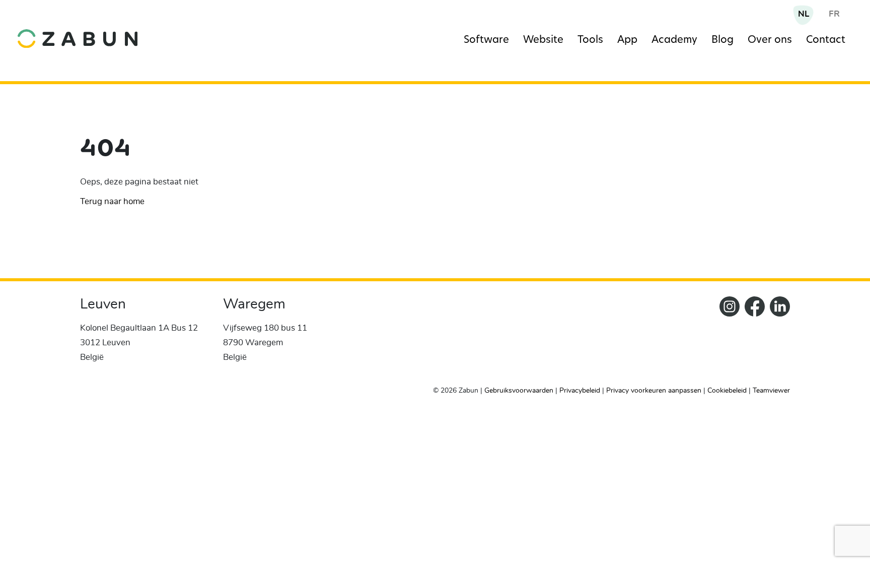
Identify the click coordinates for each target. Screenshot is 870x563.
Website (543, 40)
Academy (674, 40)
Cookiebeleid (727, 390)
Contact (825, 40)
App (627, 40)
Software (486, 40)
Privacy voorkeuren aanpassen (653, 390)
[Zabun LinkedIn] (777, 336)
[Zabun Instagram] (727, 336)
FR (834, 14)
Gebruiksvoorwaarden (518, 390)
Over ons (770, 40)
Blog (722, 40)
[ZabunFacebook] (752, 336)
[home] (116, 31)
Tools (590, 40)
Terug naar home (112, 201)
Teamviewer (771, 390)
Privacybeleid (579, 390)
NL (803, 14)
